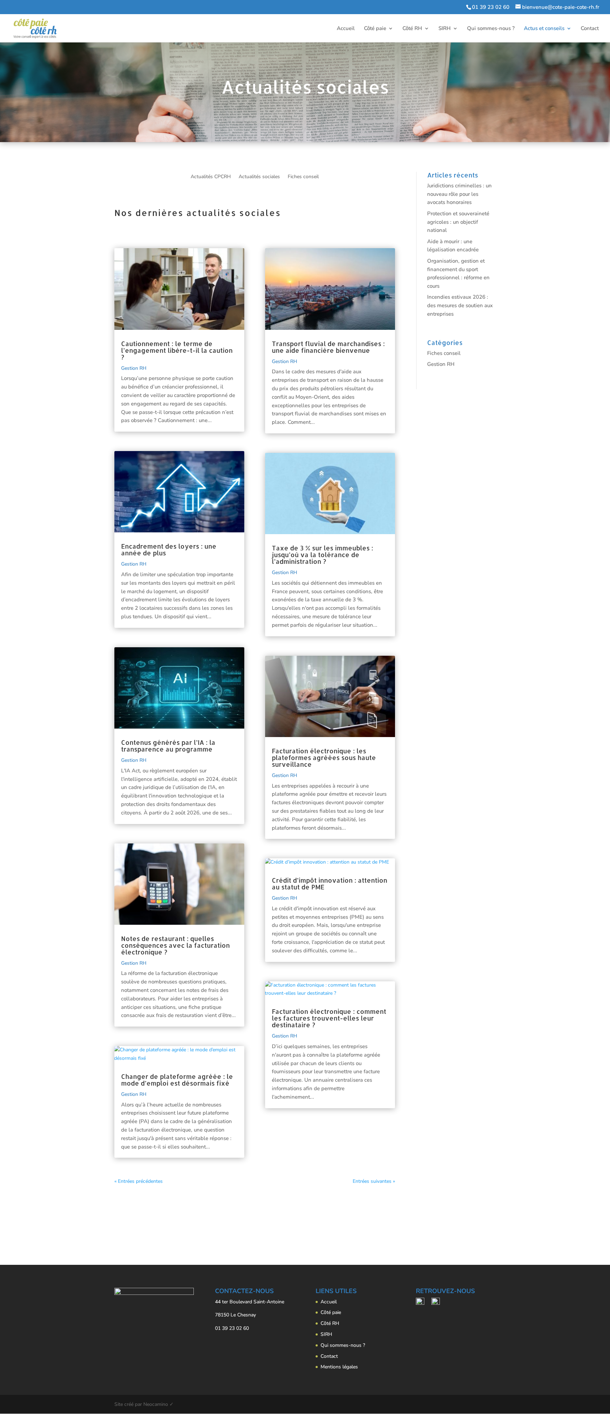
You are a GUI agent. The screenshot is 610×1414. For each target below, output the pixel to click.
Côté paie (375, 29)
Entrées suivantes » (374, 1181)
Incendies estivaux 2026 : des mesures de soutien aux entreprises (460, 305)
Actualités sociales (259, 177)
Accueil (346, 29)
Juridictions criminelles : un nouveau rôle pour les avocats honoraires (459, 194)
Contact (590, 29)
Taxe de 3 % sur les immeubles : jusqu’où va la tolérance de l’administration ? (322, 554)
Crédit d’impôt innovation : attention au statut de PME (329, 883)
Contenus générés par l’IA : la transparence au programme (168, 745)
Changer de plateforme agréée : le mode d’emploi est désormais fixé (177, 1079)
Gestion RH (133, 368)
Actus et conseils (544, 29)
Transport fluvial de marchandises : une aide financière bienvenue (328, 346)
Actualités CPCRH (211, 177)
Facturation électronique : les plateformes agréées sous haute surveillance (324, 757)
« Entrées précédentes (138, 1181)
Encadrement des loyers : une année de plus (168, 549)
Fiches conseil (303, 177)
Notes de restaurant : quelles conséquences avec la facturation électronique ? (175, 945)
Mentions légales (339, 1366)
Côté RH (412, 29)
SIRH (444, 29)
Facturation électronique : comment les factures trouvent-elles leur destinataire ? (329, 1018)
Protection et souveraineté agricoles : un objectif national (458, 222)
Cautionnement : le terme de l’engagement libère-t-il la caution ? (177, 350)
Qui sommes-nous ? (491, 29)
